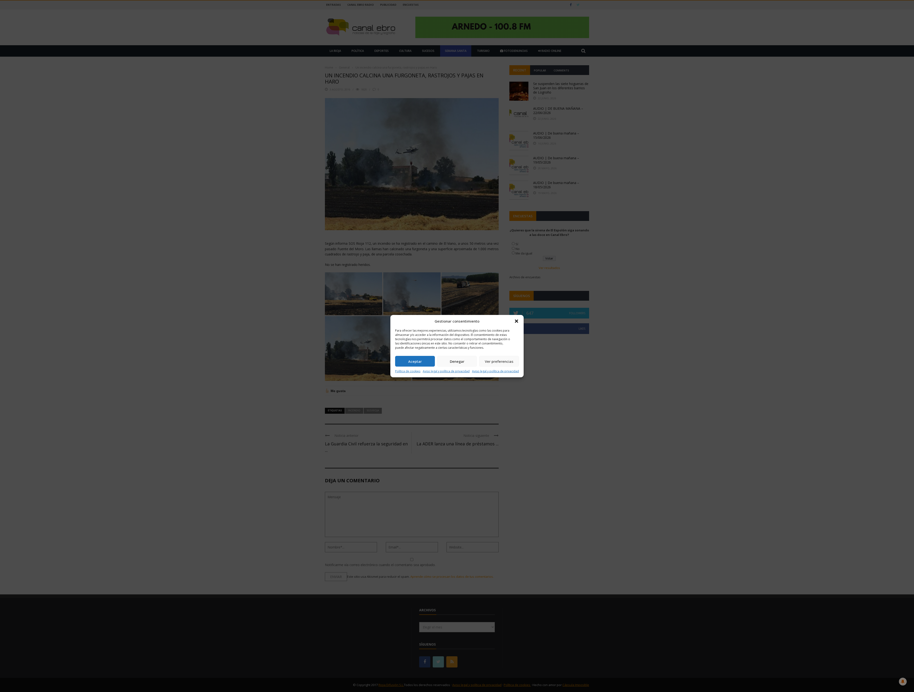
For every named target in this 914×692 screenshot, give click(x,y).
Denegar (457, 361)
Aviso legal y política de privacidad (446, 371)
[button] (516, 321)
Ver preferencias (499, 361)
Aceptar (415, 361)
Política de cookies (407, 371)
